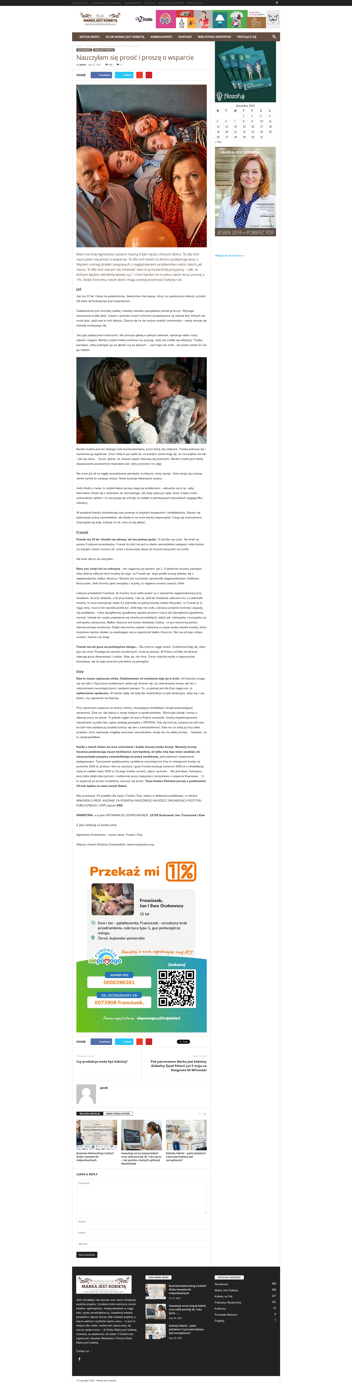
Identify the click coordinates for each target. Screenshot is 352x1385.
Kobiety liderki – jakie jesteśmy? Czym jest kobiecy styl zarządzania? (186, 1156)
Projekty (219, 1320)
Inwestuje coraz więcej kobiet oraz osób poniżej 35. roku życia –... (187, 1309)
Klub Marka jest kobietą (106, 2)
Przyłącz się (194, 2)
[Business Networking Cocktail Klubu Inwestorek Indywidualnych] (96, 1135)
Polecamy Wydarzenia (228, 1302)
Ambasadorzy (132, 2)
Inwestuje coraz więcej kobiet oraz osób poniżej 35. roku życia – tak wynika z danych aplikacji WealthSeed (141, 1158)
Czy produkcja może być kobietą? (102, 1061)
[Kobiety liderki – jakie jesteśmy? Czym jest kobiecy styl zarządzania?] (186, 1135)
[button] (274, 36)
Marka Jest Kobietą (104, 50)
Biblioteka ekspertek (171, 2)
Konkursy (220, 1308)
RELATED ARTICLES (90, 1113)
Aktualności (80, 2)
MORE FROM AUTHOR (118, 1113)
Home (79, 45)
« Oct (218, 142)
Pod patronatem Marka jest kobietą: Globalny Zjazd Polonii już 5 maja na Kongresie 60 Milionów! (179, 1065)
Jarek (83, 64)
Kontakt (150, 2)
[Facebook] (277, 3)
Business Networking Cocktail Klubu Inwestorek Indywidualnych (95, 1156)
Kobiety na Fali (223, 1296)
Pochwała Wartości (226, 1314)
